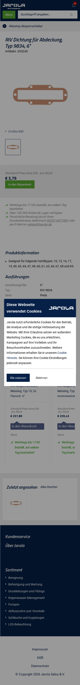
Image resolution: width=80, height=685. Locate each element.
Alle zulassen (18, 377)
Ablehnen (42, 377)
